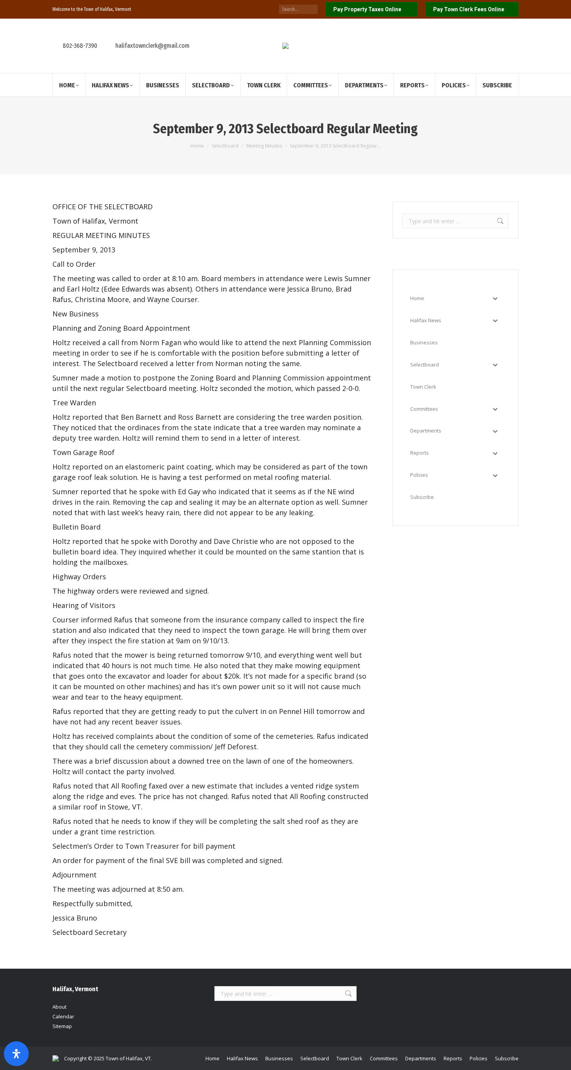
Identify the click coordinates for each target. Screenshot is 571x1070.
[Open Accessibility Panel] (16, 1053)
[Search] (312, 9)
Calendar (63, 1016)
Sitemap (62, 1026)
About (59, 1006)
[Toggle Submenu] (494, 298)
